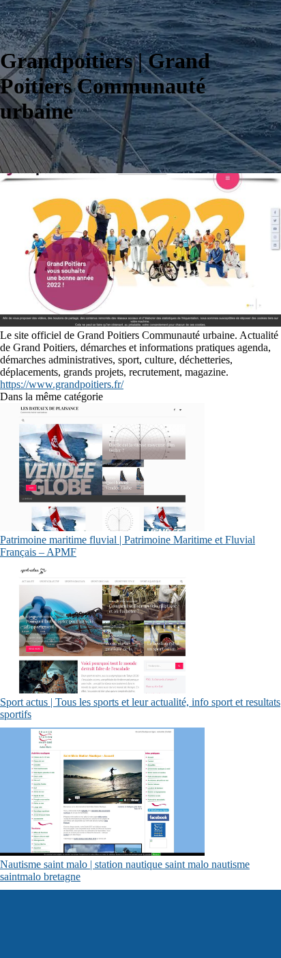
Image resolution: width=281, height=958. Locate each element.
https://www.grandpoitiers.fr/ (61, 384)
